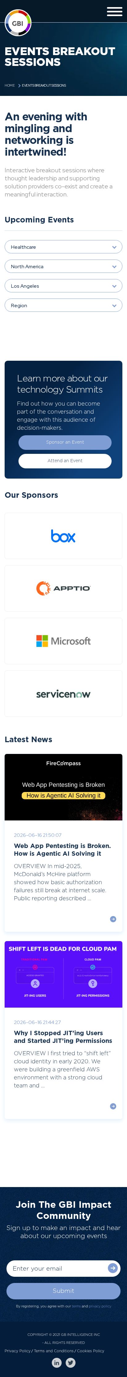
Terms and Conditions (54, 1351)
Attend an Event (65, 461)
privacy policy (100, 1306)
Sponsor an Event (65, 442)
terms (76, 1306)
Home (9, 85)
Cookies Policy (90, 1351)
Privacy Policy (18, 1351)
